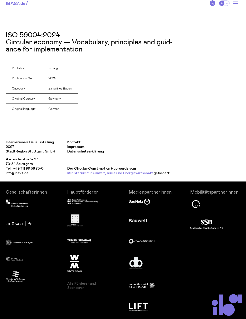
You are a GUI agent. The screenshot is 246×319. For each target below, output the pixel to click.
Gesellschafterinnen (26, 192)
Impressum (76, 147)
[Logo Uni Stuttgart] (19, 242)
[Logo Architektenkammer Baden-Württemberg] (17, 203)
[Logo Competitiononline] (142, 241)
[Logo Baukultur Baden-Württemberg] (75, 220)
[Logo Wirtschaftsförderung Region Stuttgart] (15, 277)
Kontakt (74, 142)
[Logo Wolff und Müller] (74, 263)
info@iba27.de (17, 173)
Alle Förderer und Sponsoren (81, 285)
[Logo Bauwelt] (138, 221)
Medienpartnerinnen (150, 192)
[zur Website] (14, 258)
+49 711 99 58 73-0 (28, 168)
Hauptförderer (82, 192)
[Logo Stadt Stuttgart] (19, 223)
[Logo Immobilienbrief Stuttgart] (142, 285)
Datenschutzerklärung (85, 151)
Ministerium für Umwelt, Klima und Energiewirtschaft (110, 173)
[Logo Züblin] (79, 240)
